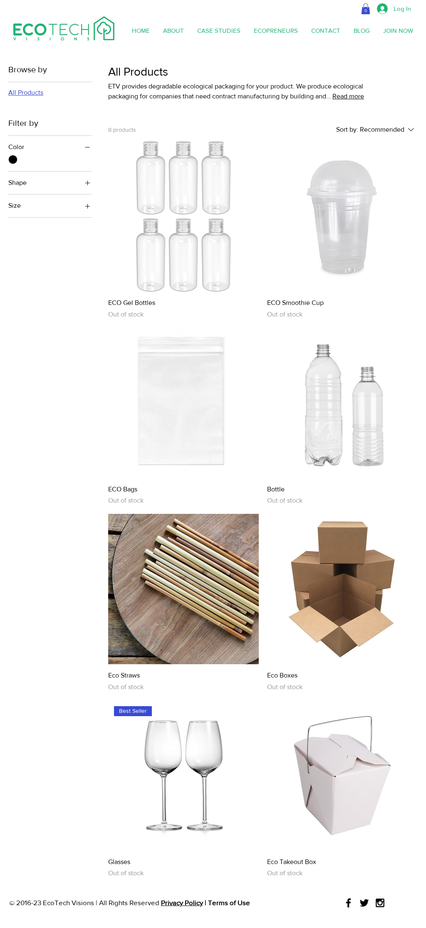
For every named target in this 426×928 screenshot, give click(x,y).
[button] (365, 8)
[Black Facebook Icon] (348, 903)
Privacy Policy (182, 902)
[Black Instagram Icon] (380, 903)
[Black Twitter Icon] (364, 903)
